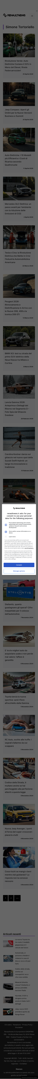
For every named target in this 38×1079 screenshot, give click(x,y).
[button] (19, 536)
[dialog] (19, 539)
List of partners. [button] (29, 548)
